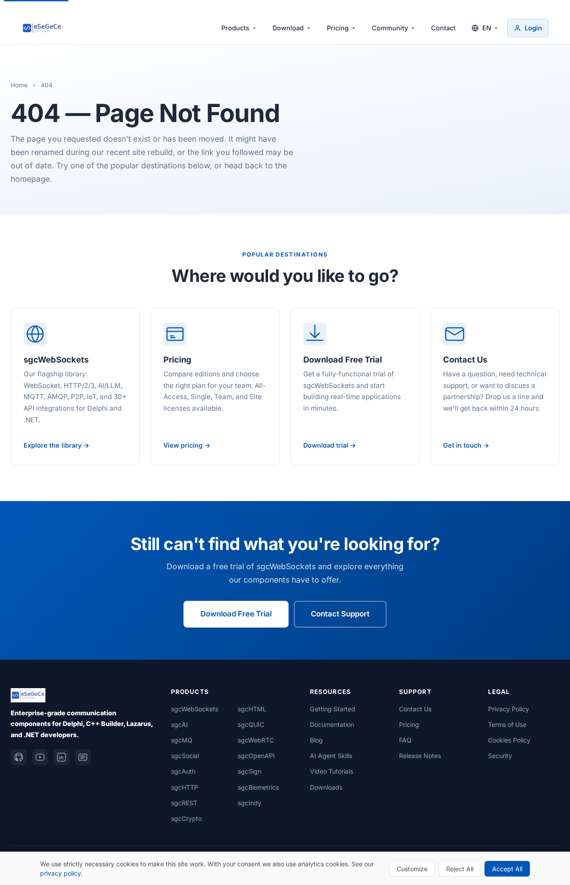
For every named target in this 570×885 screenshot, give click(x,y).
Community (390, 28)
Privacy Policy (508, 709)
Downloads (326, 787)
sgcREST (184, 803)
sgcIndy (249, 803)
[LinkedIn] (61, 757)
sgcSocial (185, 755)
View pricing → (187, 445)
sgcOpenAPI (256, 755)
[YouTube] (40, 757)
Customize (412, 869)
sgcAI (179, 724)
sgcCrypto (186, 818)
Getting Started (332, 709)
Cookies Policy (509, 740)
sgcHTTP (184, 787)
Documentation (332, 724)
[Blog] (83, 757)
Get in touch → (466, 445)
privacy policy (60, 873)
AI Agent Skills (331, 755)
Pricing (338, 28)
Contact (443, 28)
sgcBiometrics (258, 787)
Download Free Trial (236, 613)
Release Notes (420, 755)
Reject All (459, 869)
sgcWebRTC (256, 740)
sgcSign (249, 771)
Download (288, 28)
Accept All (507, 869)
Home (19, 85)
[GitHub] (19, 757)
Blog (316, 740)
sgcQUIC (251, 724)
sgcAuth (183, 771)
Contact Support (340, 613)
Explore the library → (57, 445)
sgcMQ (181, 740)
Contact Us (415, 709)
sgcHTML (252, 709)
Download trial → (329, 445)
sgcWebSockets (194, 709)
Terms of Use (507, 724)
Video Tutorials (331, 771)
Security (500, 755)
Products (235, 28)
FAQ (405, 740)
